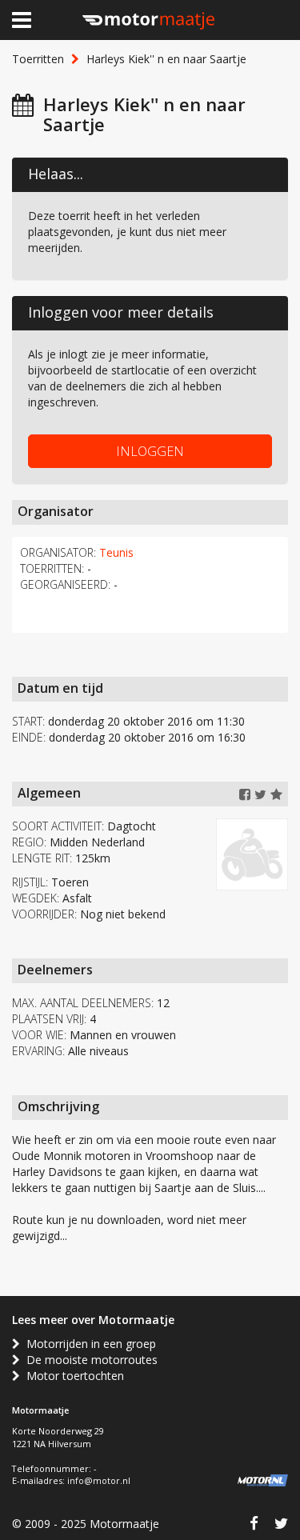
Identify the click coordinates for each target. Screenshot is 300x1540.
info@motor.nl (98, 1480)
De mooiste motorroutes (89, 1359)
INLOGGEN (150, 451)
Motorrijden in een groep (88, 1343)
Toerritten (38, 58)
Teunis (116, 552)
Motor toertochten (72, 1375)
